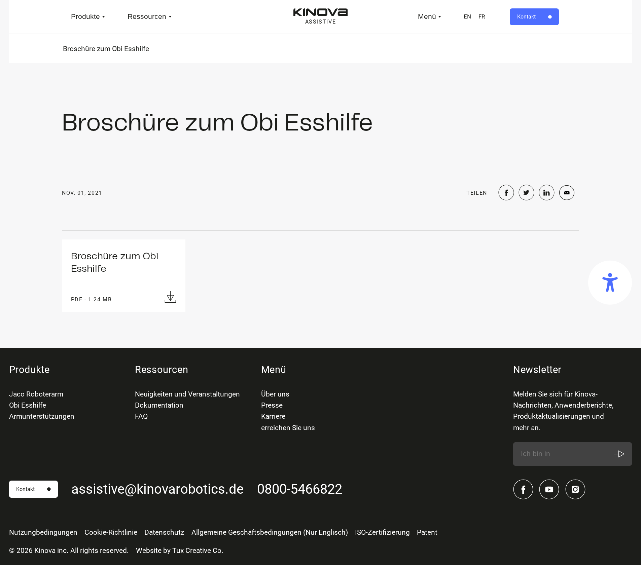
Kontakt (526, 16)
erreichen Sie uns (288, 427)
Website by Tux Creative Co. (179, 550)
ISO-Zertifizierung (382, 532)
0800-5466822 (299, 489)
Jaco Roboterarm (36, 394)
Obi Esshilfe (27, 405)
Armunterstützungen (41, 416)
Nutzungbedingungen (43, 532)
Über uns (275, 394)
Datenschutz (164, 532)
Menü (427, 16)
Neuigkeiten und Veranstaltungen (187, 394)
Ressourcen (147, 16)
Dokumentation (159, 405)
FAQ (141, 416)
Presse (272, 405)
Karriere (273, 416)
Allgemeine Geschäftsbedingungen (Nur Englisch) (269, 532)
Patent (427, 532)
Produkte (85, 16)
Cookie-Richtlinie (110, 532)
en (467, 16)
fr (481, 16)
